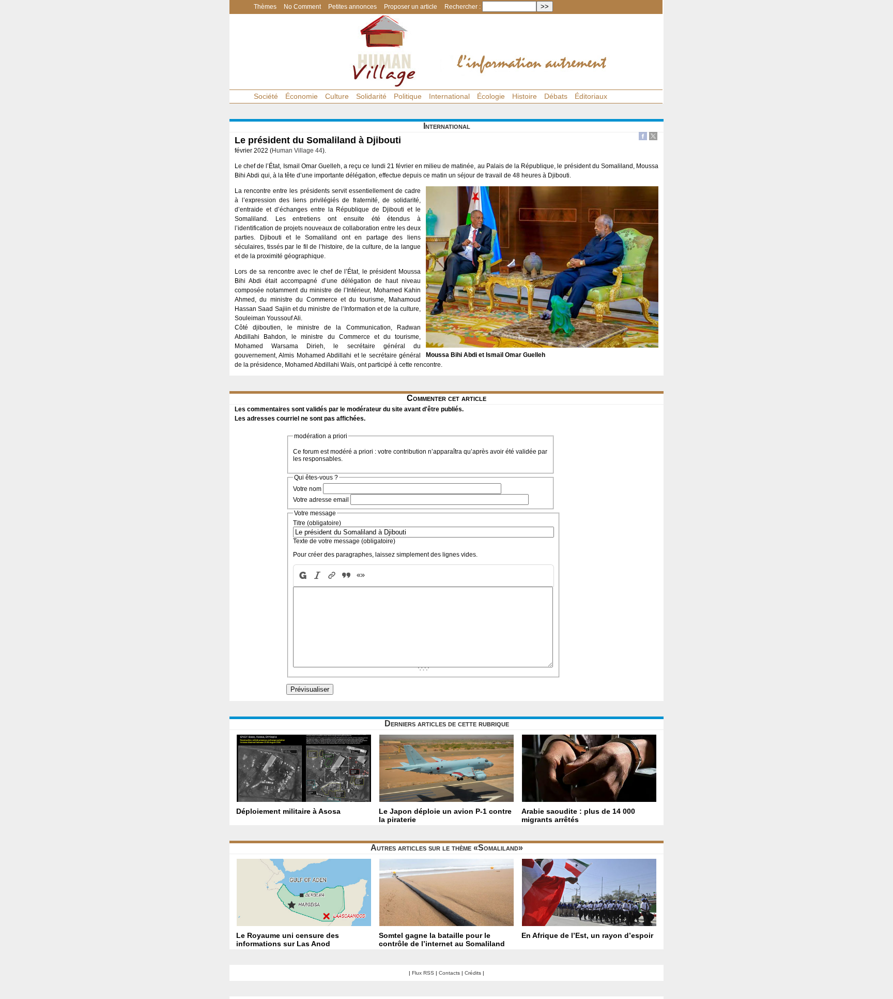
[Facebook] (643, 137)
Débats (555, 96)
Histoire (524, 96)
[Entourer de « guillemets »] (360, 575)
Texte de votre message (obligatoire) (344, 541)
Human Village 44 (297, 150)
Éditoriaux (591, 96)
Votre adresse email (321, 499)
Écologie (491, 96)
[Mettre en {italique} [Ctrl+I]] (317, 575)
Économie (301, 96)
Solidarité (371, 96)
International (449, 96)
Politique (408, 96)
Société (266, 96)
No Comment (302, 6)
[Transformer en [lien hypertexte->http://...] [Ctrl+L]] (332, 575)
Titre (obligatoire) (317, 523)
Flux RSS (423, 973)
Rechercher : (462, 6)
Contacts (449, 973)
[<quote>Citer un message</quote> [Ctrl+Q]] (346, 575)
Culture (337, 96)
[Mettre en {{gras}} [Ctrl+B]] (302, 575)
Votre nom (307, 489)
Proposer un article (410, 6)
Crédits (473, 973)
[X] (653, 137)
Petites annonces (352, 6)
